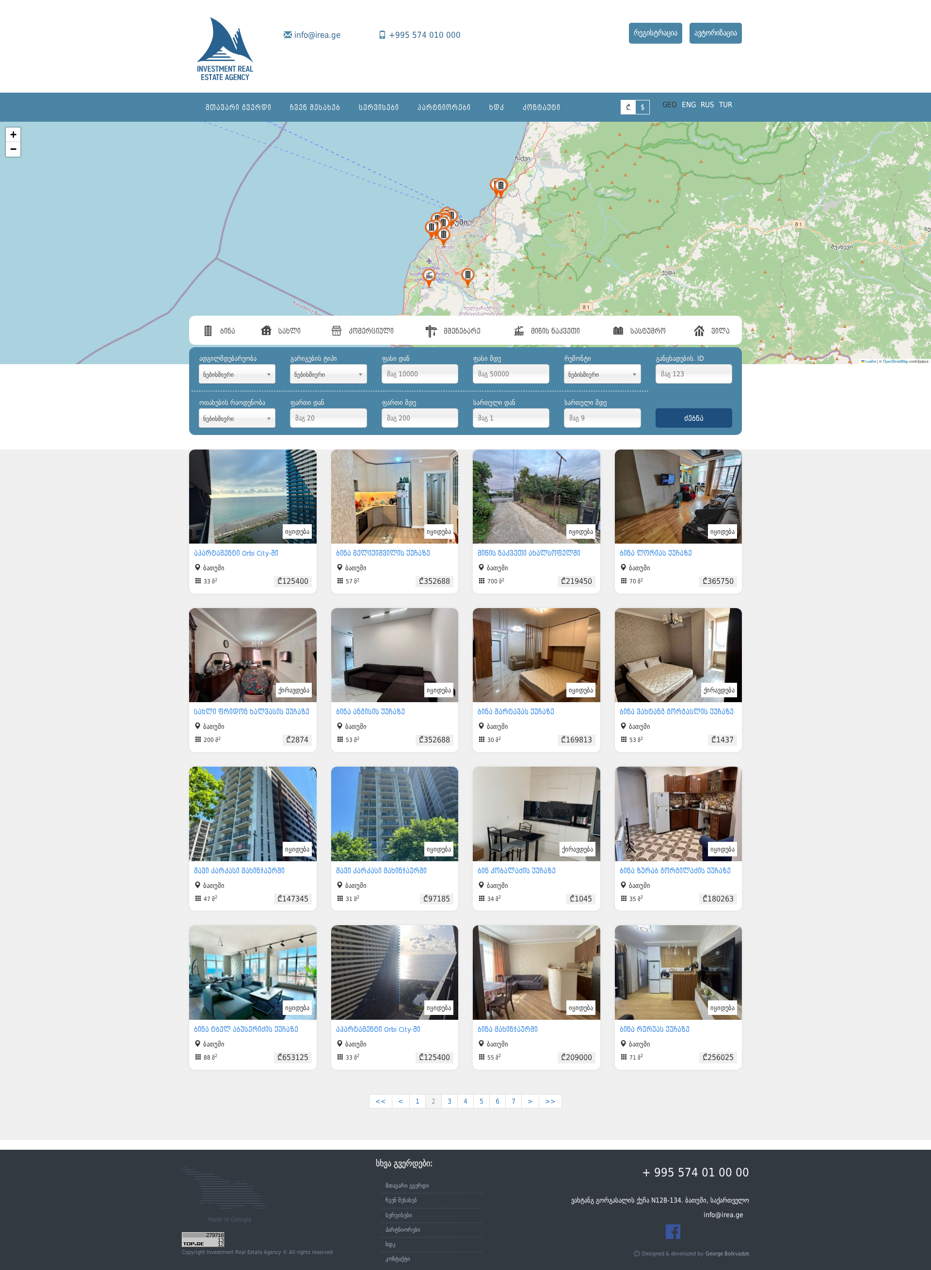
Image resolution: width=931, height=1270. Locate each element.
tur (725, 104)
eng (689, 104)
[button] (429, 278)
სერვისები (379, 108)
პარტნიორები (444, 108)
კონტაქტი (542, 108)
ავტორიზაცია (715, 32)
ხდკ (496, 108)
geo (669, 104)
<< (380, 1101)
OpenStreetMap (895, 361)
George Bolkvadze (727, 1254)
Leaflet (870, 361)
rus (707, 104)
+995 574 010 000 (425, 35)
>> (550, 1101)
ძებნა (694, 418)
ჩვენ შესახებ (315, 108)
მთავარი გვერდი (239, 108)
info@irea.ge (317, 35)
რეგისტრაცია (655, 32)
